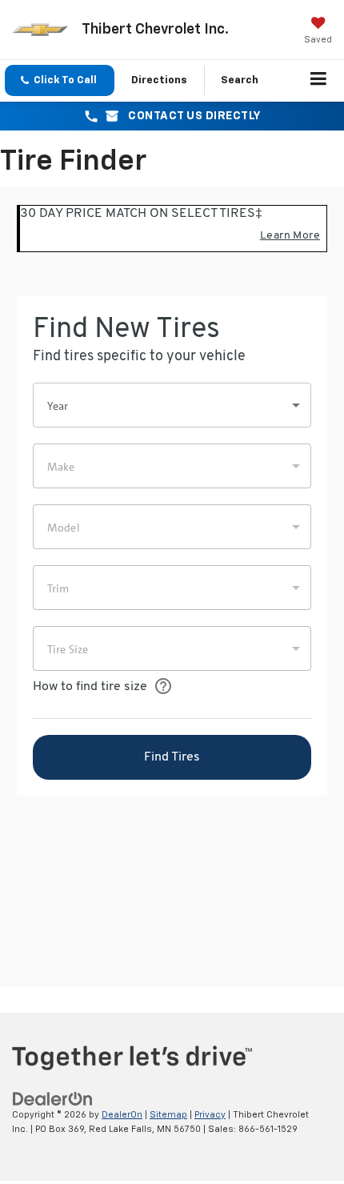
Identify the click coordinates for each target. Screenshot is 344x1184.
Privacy (210, 1114)
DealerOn (122, 1114)
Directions (159, 80)
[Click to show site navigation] (319, 81)
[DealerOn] (53, 1099)
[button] (59, 80)
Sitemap (168, 1114)
